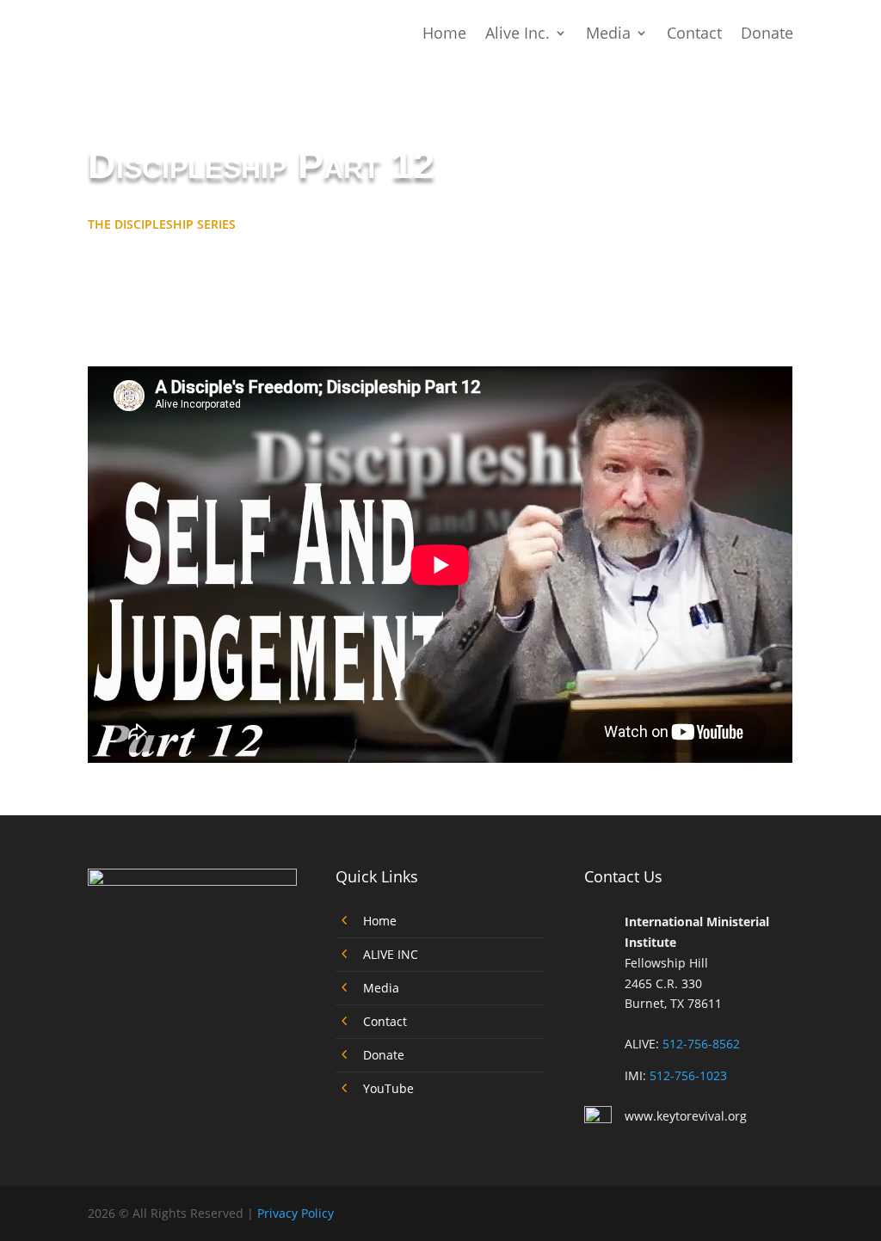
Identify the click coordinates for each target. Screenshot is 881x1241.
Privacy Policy (295, 1213)
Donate (767, 32)
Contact (694, 32)
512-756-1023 (688, 1075)
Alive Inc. (517, 32)
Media (608, 32)
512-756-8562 (701, 1043)
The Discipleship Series (162, 224)
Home (444, 32)
